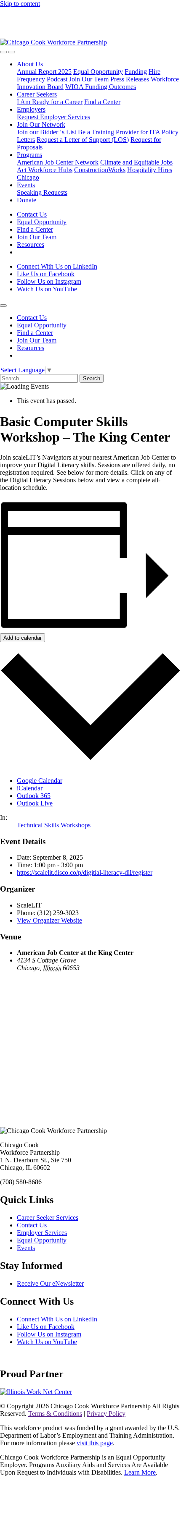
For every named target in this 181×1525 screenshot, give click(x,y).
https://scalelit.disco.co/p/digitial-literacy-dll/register (84, 872)
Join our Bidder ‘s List (46, 132)
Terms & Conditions (55, 1413)
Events (26, 184)
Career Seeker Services (47, 1217)
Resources (30, 244)
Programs (29, 154)
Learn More (140, 1472)
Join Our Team (89, 79)
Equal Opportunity (98, 71)
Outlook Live (35, 803)
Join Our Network (41, 124)
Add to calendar (22, 638)
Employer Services (42, 1232)
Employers (31, 109)
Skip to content (20, 3)
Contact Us (32, 214)
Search (91, 378)
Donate (26, 200)
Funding (136, 71)
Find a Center (102, 101)
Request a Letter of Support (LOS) (83, 139)
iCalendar (30, 788)
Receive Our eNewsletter (50, 1283)
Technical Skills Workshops (53, 825)
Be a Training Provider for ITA (119, 132)
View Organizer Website (49, 920)
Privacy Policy (106, 1413)
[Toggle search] (3, 52)
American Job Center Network (57, 162)
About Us (30, 64)
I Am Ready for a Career (50, 101)
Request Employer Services (53, 116)
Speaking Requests (42, 192)
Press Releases (129, 79)
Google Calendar (39, 780)
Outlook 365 (34, 795)
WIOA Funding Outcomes (100, 86)
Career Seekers (37, 94)
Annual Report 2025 (44, 71)
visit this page (95, 1443)
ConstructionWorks (99, 169)
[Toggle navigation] (11, 52)
